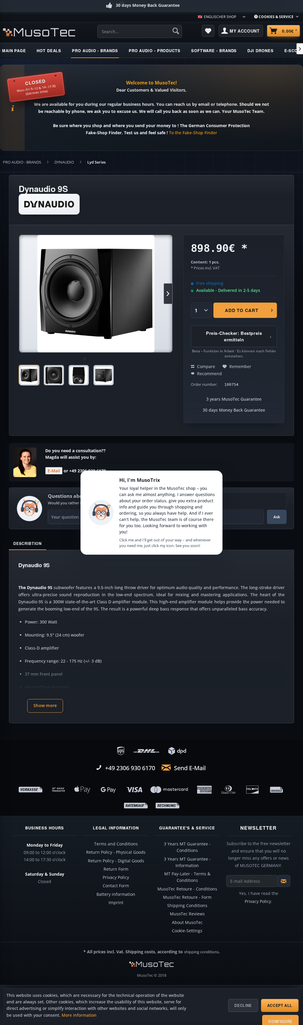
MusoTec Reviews (187, 914)
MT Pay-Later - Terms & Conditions (187, 877)
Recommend (209, 373)
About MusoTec (187, 922)
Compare (205, 366)
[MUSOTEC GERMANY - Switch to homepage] (39, 32)
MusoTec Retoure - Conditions (187, 889)
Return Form (116, 869)
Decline (243, 1005)
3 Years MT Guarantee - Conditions (187, 847)
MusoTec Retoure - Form (187, 897)
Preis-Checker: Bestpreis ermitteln (238, 336)
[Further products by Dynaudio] (49, 204)
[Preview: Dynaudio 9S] (29, 375)
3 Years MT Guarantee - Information (187, 862)
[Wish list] (208, 31)
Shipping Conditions (187, 905)
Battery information (115, 894)
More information (79, 1015)
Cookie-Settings (187, 930)
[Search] (176, 31)
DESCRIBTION (27, 543)
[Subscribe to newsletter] (284, 881)
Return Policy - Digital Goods (116, 861)
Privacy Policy (116, 877)
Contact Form (116, 885)
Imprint (116, 902)
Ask (276, 516)
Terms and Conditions (116, 844)
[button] (45, 706)
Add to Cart (241, 310)
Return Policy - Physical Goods (116, 852)
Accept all (279, 1005)
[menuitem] (276, 16)
